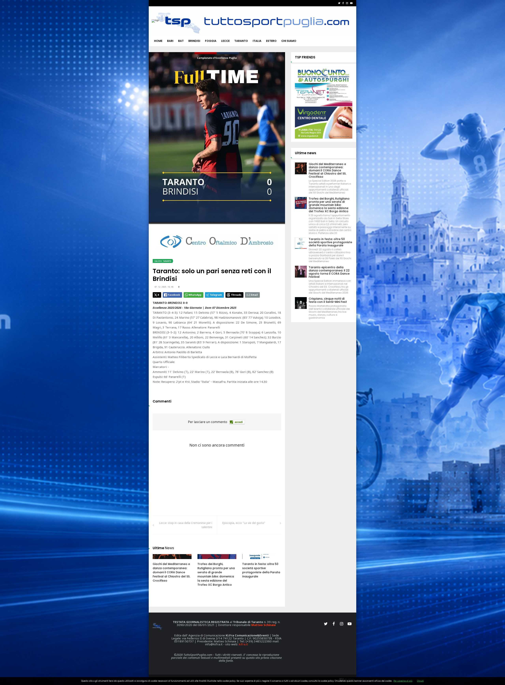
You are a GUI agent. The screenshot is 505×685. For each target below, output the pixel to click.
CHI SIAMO (288, 41)
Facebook (174, 295)
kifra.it (243, 644)
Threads (236, 295)
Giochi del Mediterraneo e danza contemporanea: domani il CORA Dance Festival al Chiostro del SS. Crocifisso (171, 572)
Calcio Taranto (162, 261)
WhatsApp (195, 295)
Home (158, 41)
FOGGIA (210, 41)
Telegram (216, 295)
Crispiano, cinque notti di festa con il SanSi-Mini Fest (328, 300)
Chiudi (420, 680)
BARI (170, 41)
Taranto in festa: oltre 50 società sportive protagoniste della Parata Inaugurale (261, 570)
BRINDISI (194, 41)
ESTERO (271, 41)
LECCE (225, 41)
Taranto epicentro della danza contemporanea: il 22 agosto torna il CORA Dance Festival (329, 272)
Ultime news (305, 153)
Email (254, 295)
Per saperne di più (403, 680)
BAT (181, 41)
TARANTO (241, 41)
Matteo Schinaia (263, 625)
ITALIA (257, 41)
